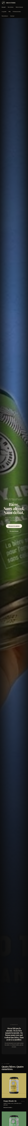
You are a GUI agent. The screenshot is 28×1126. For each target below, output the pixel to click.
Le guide (4, 11)
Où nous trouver (14, 531)
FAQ (9, 11)
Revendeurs (5, 16)
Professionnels (17, 11)
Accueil (4, 7)
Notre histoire (19, 7)
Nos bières (10, 7)
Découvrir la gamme (14, 526)
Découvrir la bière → (8, 1107)
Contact (12, 16)
